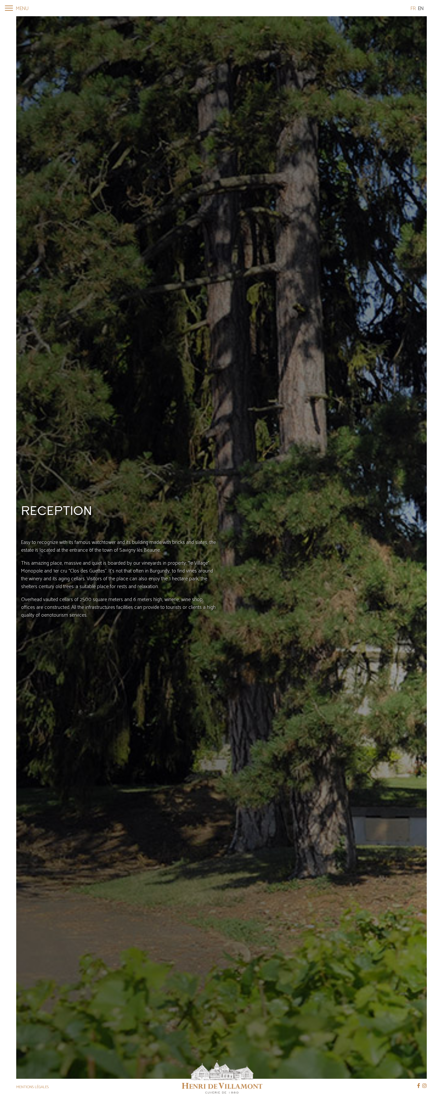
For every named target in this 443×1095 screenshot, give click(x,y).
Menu (22, 8)
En (421, 8)
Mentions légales (32, 1087)
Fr (413, 8)
